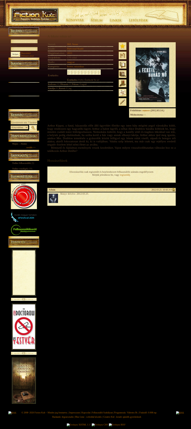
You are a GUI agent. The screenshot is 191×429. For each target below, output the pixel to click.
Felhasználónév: (19, 37)
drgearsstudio (68, 417)
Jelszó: (14, 45)
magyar (71, 62)
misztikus (79, 66)
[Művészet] (23, 93)
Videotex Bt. (132, 412)
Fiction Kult (40, 412)
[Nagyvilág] (23, 97)
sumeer (146, 110)
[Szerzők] (23, 75)
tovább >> (31, 147)
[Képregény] (23, 84)
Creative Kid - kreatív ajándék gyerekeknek (122, 417)
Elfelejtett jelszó (28, 56)
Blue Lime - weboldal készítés (88, 417)
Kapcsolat (86, 412)
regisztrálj (125, 174)
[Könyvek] (23, 71)
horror (70, 66)
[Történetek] (23, 79)
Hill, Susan (72, 44)
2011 (69, 53)
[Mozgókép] (23, 89)
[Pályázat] (23, 102)
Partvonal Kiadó (75, 48)
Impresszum (74, 412)
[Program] (23, 107)
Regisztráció (26, 53)
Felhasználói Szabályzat (102, 412)
